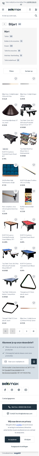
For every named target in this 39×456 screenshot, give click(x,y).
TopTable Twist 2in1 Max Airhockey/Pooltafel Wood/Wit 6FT (10, 267)
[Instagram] (12, 390)
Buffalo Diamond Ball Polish (26, 209)
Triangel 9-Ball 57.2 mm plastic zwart (9, 320)
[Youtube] (26, 390)
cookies (19, 425)
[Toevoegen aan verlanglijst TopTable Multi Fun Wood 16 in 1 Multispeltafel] (34, 133)
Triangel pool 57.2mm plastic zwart (27, 294)
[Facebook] (5, 390)
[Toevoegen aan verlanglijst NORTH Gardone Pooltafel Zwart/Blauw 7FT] (34, 248)
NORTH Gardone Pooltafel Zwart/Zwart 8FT (9, 155)
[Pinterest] (19, 390)
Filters (11, 71)
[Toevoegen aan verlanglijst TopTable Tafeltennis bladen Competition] (16, 276)
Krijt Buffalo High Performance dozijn (8, 182)
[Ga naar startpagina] (14, 9)
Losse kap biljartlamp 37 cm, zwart (9, 122)
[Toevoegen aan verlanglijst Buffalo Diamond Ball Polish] (34, 191)
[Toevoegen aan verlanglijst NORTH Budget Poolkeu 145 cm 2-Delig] (34, 165)
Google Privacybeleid (12, 370)
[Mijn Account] (30, 10)
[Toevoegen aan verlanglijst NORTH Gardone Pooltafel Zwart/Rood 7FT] (34, 220)
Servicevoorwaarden (9, 373)
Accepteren (12, 439)
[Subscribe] (34, 361)
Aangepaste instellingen (19, 446)
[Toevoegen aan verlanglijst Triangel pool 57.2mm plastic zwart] (34, 276)
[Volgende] (33, 331)
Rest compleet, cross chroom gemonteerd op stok (9, 210)
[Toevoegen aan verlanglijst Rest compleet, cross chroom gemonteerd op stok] (16, 191)
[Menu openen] (3, 10)
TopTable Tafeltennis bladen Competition (9, 294)
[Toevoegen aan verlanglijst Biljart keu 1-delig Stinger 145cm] (34, 78)
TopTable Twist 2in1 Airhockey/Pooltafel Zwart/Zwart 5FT (26, 123)
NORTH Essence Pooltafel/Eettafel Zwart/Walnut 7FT (8, 238)
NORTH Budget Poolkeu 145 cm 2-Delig (28, 182)
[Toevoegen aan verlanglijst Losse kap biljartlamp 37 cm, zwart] (16, 105)
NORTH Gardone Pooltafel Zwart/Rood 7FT (27, 238)
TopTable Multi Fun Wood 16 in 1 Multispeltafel (26, 152)
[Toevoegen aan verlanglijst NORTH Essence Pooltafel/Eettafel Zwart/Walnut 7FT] (16, 220)
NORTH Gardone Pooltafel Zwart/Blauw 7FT (27, 267)
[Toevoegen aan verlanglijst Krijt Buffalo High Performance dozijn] (16, 165)
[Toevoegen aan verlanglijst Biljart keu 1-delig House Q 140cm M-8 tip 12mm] (34, 303)
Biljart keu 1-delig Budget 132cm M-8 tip (10, 96)
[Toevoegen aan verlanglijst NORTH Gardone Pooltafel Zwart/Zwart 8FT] (16, 133)
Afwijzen (27, 439)
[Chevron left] (4, 24)
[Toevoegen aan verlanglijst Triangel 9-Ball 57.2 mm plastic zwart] (16, 303)
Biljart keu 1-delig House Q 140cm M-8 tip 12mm (28, 320)
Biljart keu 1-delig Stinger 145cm (28, 96)
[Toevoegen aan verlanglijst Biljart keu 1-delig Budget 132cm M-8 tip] (16, 78)
